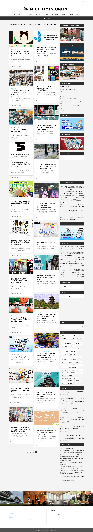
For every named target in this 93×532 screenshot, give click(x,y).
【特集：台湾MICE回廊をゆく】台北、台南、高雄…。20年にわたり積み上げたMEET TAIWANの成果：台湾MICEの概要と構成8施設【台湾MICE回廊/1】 (72, 193)
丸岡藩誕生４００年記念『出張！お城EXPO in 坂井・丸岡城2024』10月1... (46, 277)
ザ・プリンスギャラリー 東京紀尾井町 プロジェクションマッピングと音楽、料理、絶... (46, 355)
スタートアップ (66, 348)
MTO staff (19, 66)
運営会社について (64, 110)
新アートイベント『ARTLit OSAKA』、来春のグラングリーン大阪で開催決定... (46, 88)
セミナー (76, 348)
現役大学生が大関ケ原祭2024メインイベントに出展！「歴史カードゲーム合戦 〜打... (20, 281)
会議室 (70, 362)
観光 (78, 380)
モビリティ (72, 354)
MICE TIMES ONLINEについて (67, 87)
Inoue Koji (45, 179)
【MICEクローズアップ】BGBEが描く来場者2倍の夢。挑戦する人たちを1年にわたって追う (71, 467)
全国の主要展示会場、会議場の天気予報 (69, 106)
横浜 (75, 378)
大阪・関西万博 (72, 367)
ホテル (73, 351)
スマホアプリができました (18, 357)
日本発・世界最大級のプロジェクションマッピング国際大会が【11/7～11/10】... (46, 127)
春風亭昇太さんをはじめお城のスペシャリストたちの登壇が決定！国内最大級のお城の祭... (20, 429)
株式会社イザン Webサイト (15, 513)
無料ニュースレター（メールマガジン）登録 (70, 101)
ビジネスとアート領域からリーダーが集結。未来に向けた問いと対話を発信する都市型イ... (20, 320)
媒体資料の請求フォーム (66, 103)
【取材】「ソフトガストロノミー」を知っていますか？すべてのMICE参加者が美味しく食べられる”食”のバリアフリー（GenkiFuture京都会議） (72, 187)
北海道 (78, 362)
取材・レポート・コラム (27, 14)
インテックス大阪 (66, 343)
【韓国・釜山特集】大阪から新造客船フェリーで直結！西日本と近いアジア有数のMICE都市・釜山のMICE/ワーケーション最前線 (72, 472)
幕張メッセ (65, 372)
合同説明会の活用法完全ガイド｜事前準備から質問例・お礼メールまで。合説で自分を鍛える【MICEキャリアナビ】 (72, 276)
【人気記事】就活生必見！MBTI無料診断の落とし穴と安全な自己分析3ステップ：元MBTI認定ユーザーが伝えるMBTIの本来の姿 (72, 253)
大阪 (80, 364)
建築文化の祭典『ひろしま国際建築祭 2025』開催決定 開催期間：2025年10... (46, 49)
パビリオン (65, 351)
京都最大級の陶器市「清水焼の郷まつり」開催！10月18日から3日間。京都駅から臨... (20, 243)
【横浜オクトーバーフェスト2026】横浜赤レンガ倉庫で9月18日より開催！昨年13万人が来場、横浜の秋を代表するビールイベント (72, 428)
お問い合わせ (70, 14)
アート (79, 338)
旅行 (79, 372)
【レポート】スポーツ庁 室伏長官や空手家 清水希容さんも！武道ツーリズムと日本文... (46, 205)
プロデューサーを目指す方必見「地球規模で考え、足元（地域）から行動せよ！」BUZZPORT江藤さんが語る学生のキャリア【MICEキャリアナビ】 (72, 270)
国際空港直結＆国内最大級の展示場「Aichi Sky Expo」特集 (71, 463)
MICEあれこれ (37, 14)
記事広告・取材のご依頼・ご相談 (68, 98)
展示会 (71, 370)
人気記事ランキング (65, 91)
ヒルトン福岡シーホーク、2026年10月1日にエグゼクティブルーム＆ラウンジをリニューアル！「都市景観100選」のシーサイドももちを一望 (72, 410)
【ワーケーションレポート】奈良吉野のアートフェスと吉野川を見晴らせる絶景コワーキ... (46, 166)
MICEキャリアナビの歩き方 (66, 94)
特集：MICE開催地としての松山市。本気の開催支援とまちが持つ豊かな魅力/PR (72, 477)
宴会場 (64, 370)
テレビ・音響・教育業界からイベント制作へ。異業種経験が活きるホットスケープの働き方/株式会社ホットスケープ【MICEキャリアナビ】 (72, 259)
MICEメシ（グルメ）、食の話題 (43, 351)
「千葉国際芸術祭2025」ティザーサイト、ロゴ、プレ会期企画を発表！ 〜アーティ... (20, 165)
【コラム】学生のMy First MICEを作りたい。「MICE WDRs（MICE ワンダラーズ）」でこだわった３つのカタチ (72, 212)
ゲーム (75, 346)
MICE (75, 335)
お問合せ (11, 517)
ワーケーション (66, 359)
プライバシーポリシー (14, 515)
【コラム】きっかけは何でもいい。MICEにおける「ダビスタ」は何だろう (71, 392)
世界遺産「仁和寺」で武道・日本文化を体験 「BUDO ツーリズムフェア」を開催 (46, 316)
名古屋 (64, 364)
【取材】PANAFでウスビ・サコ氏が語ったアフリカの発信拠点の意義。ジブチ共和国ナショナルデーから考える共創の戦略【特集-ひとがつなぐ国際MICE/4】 (72, 200)
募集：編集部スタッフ (65, 96)
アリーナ (71, 338)
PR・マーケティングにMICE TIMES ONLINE (19, 131)
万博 (74, 359)
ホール (64, 354)
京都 (63, 362)
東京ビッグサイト (66, 378)
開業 (63, 383)
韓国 (70, 383)
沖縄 (63, 380)
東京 (64, 375)
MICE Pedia (62, 14)
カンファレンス (66, 346)
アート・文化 (13, 49)
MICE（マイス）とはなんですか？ (68, 89)
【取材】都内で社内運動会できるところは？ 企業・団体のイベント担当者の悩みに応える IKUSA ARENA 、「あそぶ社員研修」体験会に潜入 (72, 217)
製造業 (70, 380)
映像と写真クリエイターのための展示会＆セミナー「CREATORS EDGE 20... (20, 390)
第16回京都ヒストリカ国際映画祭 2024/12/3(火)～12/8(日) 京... (20, 53)
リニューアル (77, 356)
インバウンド (77, 343)
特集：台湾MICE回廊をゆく (66, 448)
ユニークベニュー (66, 356)
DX (68, 335)
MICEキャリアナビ (54, 14)
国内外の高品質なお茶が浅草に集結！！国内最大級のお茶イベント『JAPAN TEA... (46, 432)
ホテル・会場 (45, 14)
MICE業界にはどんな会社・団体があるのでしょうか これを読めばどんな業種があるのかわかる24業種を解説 (72, 265)
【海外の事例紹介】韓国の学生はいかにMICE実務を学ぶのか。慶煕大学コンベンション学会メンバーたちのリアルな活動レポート (72, 248)
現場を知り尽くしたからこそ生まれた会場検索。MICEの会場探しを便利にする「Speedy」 (71, 455)
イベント (65, 341)
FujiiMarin (45, 218)
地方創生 (72, 364)
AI (63, 335)
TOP (14, 14)
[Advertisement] (69, 170)
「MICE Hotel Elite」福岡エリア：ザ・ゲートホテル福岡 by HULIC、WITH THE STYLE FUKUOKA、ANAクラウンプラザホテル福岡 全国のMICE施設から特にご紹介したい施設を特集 (72, 400)
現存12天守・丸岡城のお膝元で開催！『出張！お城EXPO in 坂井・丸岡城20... (46, 394)
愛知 (73, 372)
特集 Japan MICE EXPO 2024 (67, 480)
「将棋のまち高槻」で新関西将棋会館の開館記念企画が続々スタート (20, 204)
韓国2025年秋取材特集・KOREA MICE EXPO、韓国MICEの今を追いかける (71, 459)
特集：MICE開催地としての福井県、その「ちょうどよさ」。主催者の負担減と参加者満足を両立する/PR (72, 451)
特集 (19, 14)
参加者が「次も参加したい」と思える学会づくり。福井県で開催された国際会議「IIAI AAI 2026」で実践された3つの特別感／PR (72, 206)
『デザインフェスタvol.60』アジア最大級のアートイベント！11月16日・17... (20, 92)
